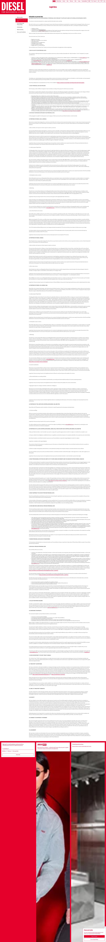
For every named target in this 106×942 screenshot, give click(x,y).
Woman (9, 751)
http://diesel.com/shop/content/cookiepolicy (72, 110)
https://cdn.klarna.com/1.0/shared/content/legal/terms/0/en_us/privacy (43, 570)
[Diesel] (13, 7)
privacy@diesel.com (38, 60)
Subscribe (18, 754)
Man (5, 751)
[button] (89, 1)
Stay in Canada (94, 936)
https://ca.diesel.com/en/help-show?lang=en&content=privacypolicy (70, 82)
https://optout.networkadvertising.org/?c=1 (41, 674)
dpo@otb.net (69, 60)
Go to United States (94, 939)
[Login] (98, 1)
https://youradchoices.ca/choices (58, 674)
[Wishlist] (101, 1)
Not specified (15, 751)
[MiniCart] (104, 1)
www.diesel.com (42, 30)
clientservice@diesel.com (84, 61)
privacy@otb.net (83, 57)
